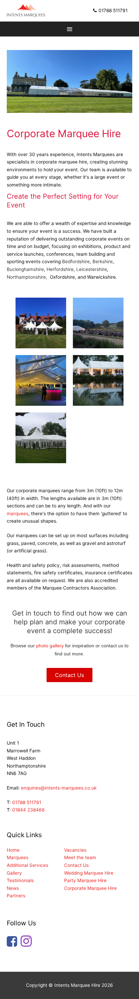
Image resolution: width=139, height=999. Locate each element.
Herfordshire (60, 269)
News (13, 888)
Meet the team (80, 857)
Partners (16, 895)
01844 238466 (28, 810)
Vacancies (75, 850)
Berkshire (102, 261)
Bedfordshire (76, 261)
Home (13, 850)
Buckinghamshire (25, 269)
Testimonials (20, 880)
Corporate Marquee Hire (90, 888)
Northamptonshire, (28, 277)
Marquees (17, 857)
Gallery (14, 873)
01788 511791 (113, 10)
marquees (17, 513)
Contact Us (76, 865)
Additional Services (27, 865)
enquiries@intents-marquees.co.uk (58, 788)
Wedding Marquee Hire (88, 873)
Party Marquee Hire (85, 880)
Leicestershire (91, 269)
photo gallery (50, 645)
